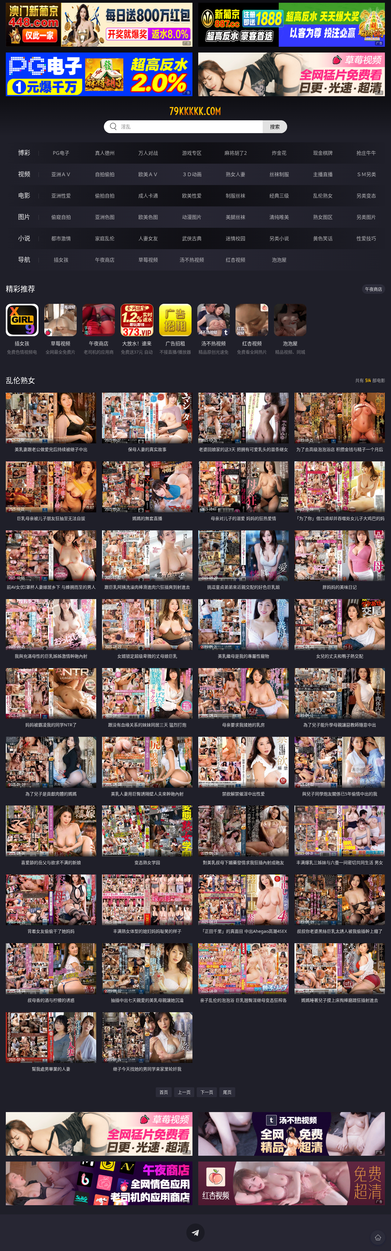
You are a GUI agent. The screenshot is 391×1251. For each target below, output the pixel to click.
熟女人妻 (235, 174)
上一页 (184, 1092)
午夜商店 (105, 259)
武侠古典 (192, 238)
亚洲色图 (105, 217)
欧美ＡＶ (148, 174)
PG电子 (61, 153)
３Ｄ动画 (192, 174)
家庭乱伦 (105, 238)
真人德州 (105, 153)
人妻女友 (148, 238)
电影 (24, 195)
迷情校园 (235, 238)
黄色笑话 (323, 238)
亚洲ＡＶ (61, 174)
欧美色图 (148, 217)
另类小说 (279, 238)
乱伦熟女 (323, 195)
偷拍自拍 (105, 195)
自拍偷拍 (105, 174)
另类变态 (366, 195)
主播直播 (323, 174)
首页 (163, 1092)
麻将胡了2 (236, 153)
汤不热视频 (192, 259)
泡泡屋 (279, 259)
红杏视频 (235, 259)
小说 (24, 238)
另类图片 (366, 217)
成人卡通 (148, 195)
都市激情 (61, 238)
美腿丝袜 (235, 217)
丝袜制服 (279, 174)
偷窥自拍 (61, 217)
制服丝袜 (235, 195)
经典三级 (279, 195)
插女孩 (61, 259)
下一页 (206, 1092)
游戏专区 (192, 153)
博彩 (24, 153)
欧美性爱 (192, 195)
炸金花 (279, 153)
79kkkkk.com (195, 111)
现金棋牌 (323, 153)
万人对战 (148, 153)
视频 (24, 174)
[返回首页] (378, 1237)
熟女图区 (323, 217)
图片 (24, 217)
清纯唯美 (279, 217)
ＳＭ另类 (366, 174)
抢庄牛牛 (366, 153)
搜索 (275, 126)
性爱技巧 (366, 238)
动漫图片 (192, 217)
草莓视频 (148, 259)
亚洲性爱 (61, 195)
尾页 (227, 1092)
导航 (24, 260)
